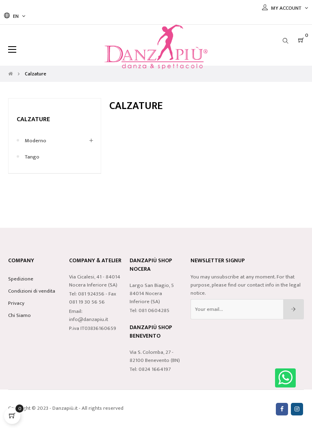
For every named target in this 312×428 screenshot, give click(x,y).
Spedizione (20, 278)
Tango (32, 156)
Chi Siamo (19, 315)
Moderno (35, 140)
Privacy (16, 303)
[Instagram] (297, 409)
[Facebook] (282, 409)
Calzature (33, 119)
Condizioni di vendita (31, 291)
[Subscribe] (293, 309)
